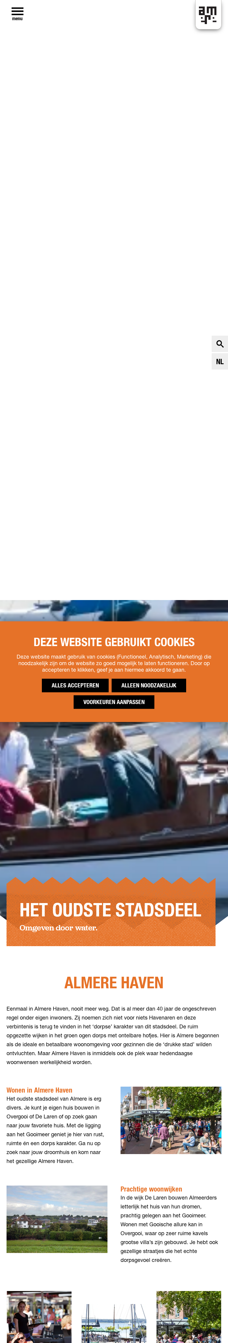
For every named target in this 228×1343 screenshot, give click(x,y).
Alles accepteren (75, 685)
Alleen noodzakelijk (148, 685)
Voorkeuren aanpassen (114, 702)
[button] (210, 1325)
